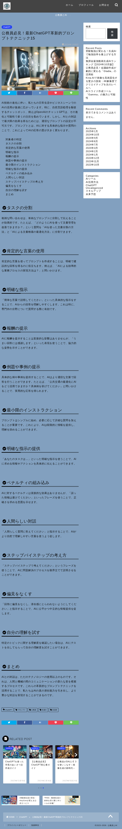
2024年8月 (92, 141)
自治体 (54, 710)
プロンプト (21, 710)
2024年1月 (92, 154)
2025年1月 (92, 131)
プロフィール (86, 5)
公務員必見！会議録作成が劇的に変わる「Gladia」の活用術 (101, 71)
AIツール (91, 178)
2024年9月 (92, 138)
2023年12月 (92, 158)
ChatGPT (6, 27)
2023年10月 (92, 164)
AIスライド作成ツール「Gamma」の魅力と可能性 (100, 94)
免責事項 (35, 825)
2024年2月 (92, 151)
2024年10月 (92, 134)
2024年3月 (92, 148)
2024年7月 (92, 144)
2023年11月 (92, 161)
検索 (88, 26)
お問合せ (104, 5)
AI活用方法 (92, 182)
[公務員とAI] (6, 9)
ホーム (69, 5)
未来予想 (91, 194)
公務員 (33, 710)
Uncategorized (94, 188)
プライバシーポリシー (16, 825)
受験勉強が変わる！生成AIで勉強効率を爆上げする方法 (101, 54)
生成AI (44, 710)
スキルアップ (93, 190)
